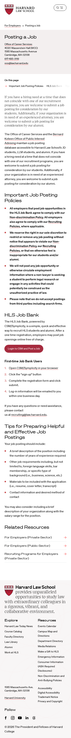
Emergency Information (51, 656)
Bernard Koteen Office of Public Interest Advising (34, 138)
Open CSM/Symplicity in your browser (33, 368)
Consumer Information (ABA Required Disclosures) (50, 666)
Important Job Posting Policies (26, 86)
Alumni (9, 647)
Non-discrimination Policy (26, 217)
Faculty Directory (14, 636)
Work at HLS (11, 652)
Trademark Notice (48, 697)
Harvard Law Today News (19, 626)
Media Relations (47, 646)
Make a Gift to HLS (48, 651)
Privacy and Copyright (50, 701)
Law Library (11, 642)
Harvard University (15, 697)
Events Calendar (47, 626)
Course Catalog (13, 631)
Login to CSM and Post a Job (24, 348)
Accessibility (45, 688)
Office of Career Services (18, 44)
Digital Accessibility (49, 692)
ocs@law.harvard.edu (16, 63)
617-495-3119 (12, 58)
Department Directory (50, 641)
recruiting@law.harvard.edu (29, 414)
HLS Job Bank (54, 86)
